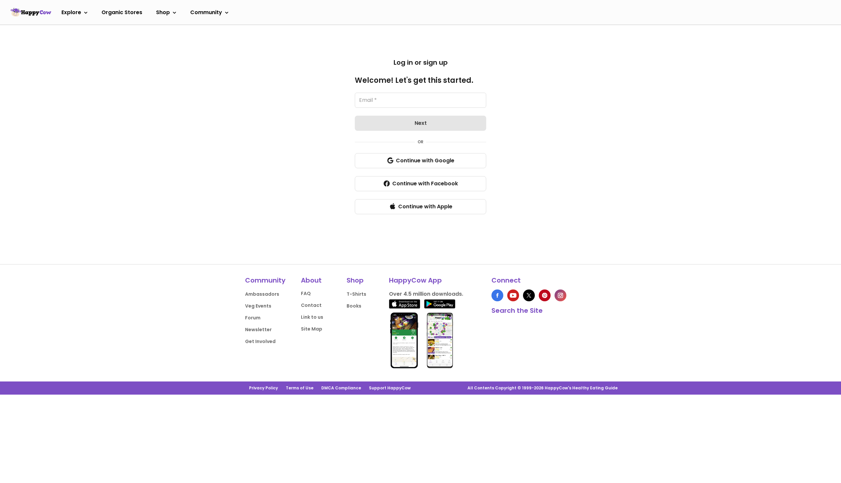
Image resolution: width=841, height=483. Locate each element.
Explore (71, 12)
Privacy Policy (263, 388)
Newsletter (258, 329)
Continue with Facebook (425, 183)
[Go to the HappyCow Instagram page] (560, 295)
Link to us (312, 317)
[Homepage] (31, 12)
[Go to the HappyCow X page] (529, 295)
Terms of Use (299, 388)
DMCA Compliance (341, 388)
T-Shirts (356, 294)
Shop (163, 12)
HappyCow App (415, 280)
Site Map (311, 329)
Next (421, 123)
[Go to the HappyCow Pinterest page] (545, 295)
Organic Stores (122, 12)
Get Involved (260, 341)
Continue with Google (425, 160)
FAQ (306, 293)
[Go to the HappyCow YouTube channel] (513, 295)
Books (354, 306)
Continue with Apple (425, 206)
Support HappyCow (390, 388)
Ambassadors (262, 294)
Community (206, 12)
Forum (253, 317)
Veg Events (258, 306)
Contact (311, 305)
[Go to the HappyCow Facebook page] (497, 295)
